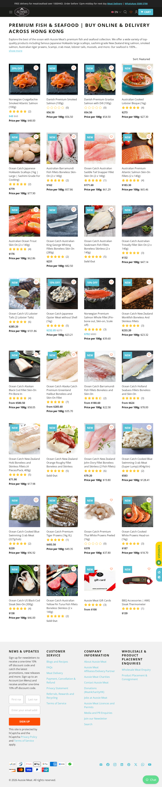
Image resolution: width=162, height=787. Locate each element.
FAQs (50, 667)
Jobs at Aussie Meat (95, 697)
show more (15, 50)
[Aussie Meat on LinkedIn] (121, 764)
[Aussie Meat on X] (135, 764)
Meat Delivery (55, 673)
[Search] (125, 12)
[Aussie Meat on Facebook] (107, 764)
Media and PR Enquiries (98, 713)
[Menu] (11, 12)
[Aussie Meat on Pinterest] (128, 764)
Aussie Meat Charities (97, 677)
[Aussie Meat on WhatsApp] (142, 764)
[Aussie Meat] (22, 12)
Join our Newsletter (95, 718)
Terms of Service (24, 740)
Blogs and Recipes (57, 661)
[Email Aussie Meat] (100, 764)
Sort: (141, 59)
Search (88, 724)
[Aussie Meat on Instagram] (114, 764)
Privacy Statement (57, 688)
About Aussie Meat (95, 661)
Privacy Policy (29, 737)
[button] (116, 12)
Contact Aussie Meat (96, 682)
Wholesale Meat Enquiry (136, 669)
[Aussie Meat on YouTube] (149, 764)
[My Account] (136, 12)
